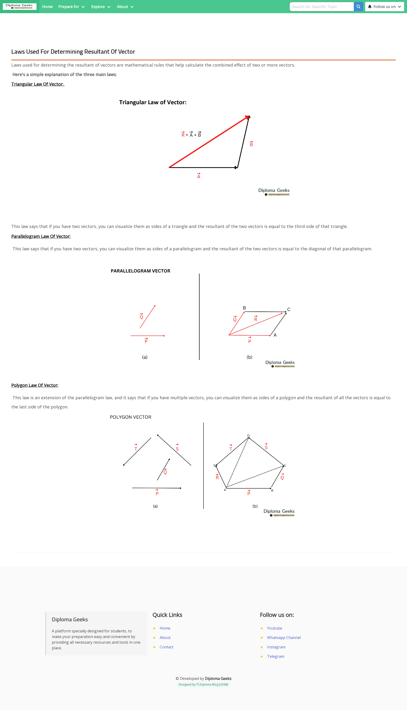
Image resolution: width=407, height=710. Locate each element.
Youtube (274, 628)
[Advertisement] (203, 23)
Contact (166, 647)
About (165, 637)
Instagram (276, 647)
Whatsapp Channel (284, 637)
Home (165, 628)
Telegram (275, 656)
